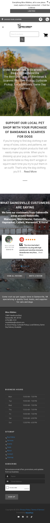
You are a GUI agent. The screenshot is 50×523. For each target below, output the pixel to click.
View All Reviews (14, 276)
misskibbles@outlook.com (14, 322)
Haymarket (8, 222)
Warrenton (31, 222)
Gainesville (39, 219)
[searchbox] (24, 34)
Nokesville (33, 215)
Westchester (24, 219)
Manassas (10, 219)
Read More (30, 171)
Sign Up (11, 497)
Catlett (20, 222)
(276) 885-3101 (11, 320)
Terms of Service (37, 510)
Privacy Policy (25, 510)
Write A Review (35, 276)
